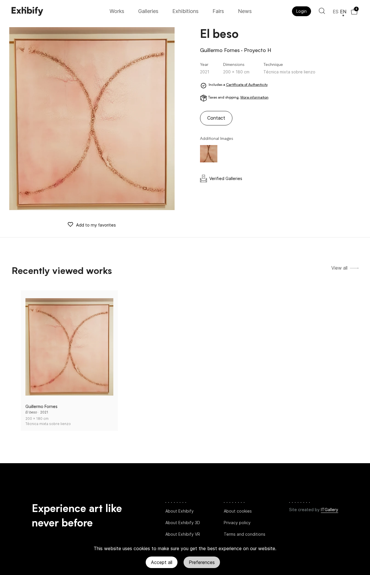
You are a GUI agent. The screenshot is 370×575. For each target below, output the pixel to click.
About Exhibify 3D (182, 522)
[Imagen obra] (69, 346)
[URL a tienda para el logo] (59, 11)
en (343, 11)
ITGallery (329, 509)
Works (117, 11)
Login (301, 11)
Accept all (161, 562)
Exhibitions (185, 11)
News (245, 11)
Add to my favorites (96, 225)
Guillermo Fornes (220, 50)
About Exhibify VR (182, 534)
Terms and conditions (244, 534)
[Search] (322, 11)
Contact (216, 118)
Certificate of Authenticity (247, 85)
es (335, 11)
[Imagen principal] (92, 118)
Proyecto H (257, 50)
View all (339, 268)
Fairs (218, 11)
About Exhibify (179, 511)
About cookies (238, 511)
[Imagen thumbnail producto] (208, 153)
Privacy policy (237, 522)
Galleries (148, 11)
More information (254, 97)
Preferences (202, 562)
